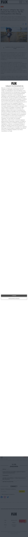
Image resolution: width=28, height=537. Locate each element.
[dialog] (14, 268)
